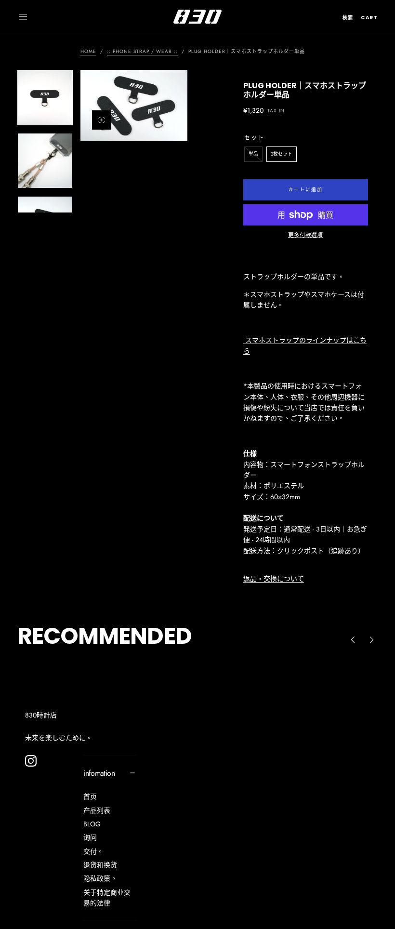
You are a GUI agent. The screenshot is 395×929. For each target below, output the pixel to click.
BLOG (92, 824)
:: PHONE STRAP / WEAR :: (142, 51)
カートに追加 (305, 189)
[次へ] (372, 640)
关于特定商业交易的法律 (107, 898)
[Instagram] (31, 761)
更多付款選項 (305, 235)
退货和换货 (100, 865)
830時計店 (41, 715)
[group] (133, 105)
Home (88, 51)
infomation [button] (99, 773)
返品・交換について (273, 579)
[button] (23, 17)
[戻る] (352, 640)
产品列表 (96, 810)
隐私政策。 (100, 878)
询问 (90, 837)
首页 (90, 796)
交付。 (93, 851)
